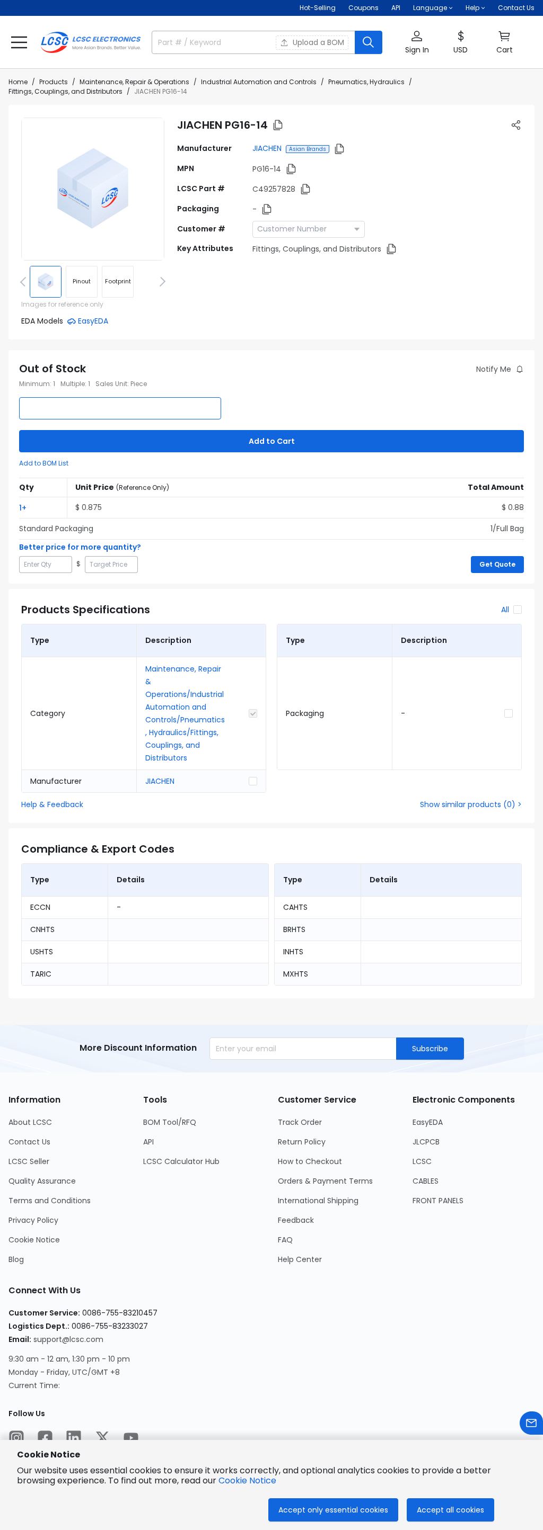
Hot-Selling (318, 7)
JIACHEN (267, 148)
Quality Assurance (42, 1181)
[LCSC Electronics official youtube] (131, 1438)
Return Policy (302, 1142)
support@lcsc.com (68, 1339)
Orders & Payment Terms (325, 1181)
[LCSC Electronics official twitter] (102, 1438)
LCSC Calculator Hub (181, 1161)
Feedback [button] (296, 1220)
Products (53, 81)
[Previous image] (25, 282)
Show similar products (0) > (471, 804)
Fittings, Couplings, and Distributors (65, 91)
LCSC (422, 1161)
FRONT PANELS (438, 1200)
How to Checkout (310, 1161)
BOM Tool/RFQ (169, 1122)
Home (18, 81)
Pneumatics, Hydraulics (366, 81)
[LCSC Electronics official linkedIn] (74, 1438)
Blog (16, 1259)
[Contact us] (531, 1423)
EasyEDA (428, 1122)
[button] (19, 42)
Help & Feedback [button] (52, 804)
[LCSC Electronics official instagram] (16, 1438)
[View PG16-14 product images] (92, 189)
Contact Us (516, 7)
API (395, 7)
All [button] (505, 609)
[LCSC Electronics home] (90, 42)
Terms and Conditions (49, 1200)
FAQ (285, 1239)
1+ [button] (23, 508)
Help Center (300, 1259)
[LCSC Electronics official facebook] (45, 1438)
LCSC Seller (28, 1161)
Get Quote (497, 564)
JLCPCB (426, 1142)
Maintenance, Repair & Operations (134, 81)
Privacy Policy (33, 1220)
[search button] (368, 42)
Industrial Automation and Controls (259, 81)
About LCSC (30, 1122)
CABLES (426, 1181)
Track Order (300, 1122)
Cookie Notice (34, 1239)
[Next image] (160, 282)
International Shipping (318, 1200)
